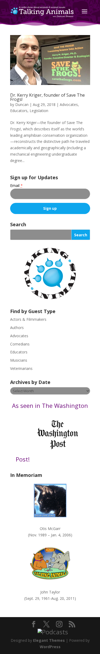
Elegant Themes (49, 640)
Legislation (39, 110)
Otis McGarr (50, 528)
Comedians (20, 344)
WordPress (50, 646)
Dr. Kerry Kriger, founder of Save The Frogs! (47, 97)
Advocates (69, 104)
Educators (18, 110)
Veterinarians (21, 368)
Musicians (18, 360)
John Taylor (50, 592)
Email (16, 185)
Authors (17, 327)
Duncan (22, 104)
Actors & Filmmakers (28, 319)
